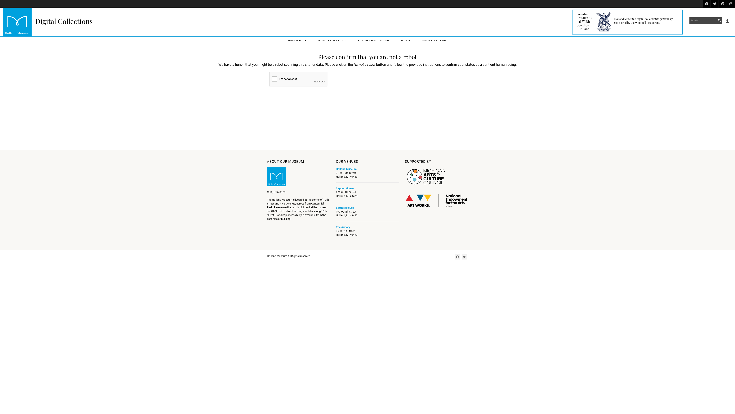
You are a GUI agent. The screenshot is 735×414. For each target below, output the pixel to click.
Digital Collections (64, 21)
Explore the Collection (373, 40)
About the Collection (332, 40)
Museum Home (297, 40)
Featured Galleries (434, 40)
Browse (405, 40)
